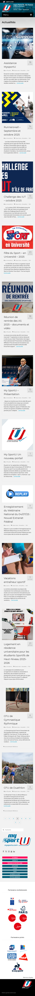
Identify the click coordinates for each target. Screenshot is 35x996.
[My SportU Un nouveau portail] (17, 434)
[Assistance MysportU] (17, 43)
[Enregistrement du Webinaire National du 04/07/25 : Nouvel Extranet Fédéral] (17, 493)
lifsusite (9, 70)
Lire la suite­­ (20, 83)
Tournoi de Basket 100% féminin (11, 746)
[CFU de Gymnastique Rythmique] (17, 700)
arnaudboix (9, 138)
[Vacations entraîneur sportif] (17, 558)
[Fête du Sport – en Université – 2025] (17, 237)
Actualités (23, 70)
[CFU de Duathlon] (17, 768)
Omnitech (9, 666)
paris (8, 525)
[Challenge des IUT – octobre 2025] (17, 177)
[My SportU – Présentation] (17, 370)
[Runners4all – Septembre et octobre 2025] (17, 107)
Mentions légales (28, 977)
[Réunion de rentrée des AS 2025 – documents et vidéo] (17, 297)
